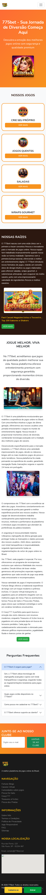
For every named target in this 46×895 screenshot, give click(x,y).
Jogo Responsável (10, 824)
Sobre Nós (6, 815)
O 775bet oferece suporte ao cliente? (21, 712)
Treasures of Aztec (10, 799)
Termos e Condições (10, 818)
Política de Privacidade (12, 821)
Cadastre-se (13, 890)
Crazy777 (6, 796)
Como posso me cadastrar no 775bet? (21, 704)
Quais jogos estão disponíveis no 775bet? (18, 695)
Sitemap (5, 830)
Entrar (33, 890)
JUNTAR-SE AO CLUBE (35, 742)
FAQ (4, 827)
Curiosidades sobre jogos (13, 790)
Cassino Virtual (8, 787)
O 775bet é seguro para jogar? (18, 667)
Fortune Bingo (8, 784)
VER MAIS (23, 125)
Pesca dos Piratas (10, 802)
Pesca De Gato (8, 793)
